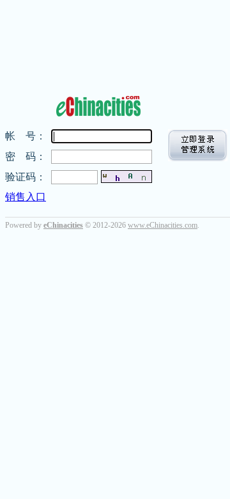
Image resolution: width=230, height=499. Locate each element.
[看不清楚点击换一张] (126, 176)
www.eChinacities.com (162, 225)
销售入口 (25, 196)
